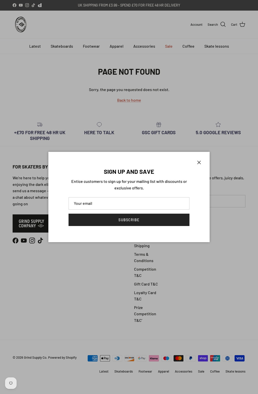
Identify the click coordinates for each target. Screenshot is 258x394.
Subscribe (128, 220)
